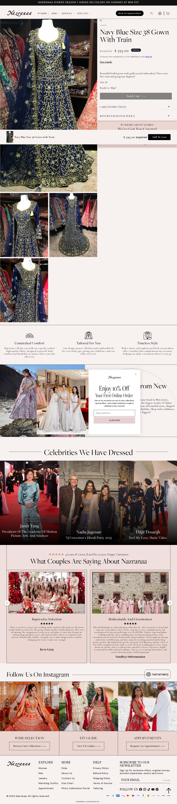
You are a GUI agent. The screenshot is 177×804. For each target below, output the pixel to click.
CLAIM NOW (114, 420)
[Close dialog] (136, 374)
